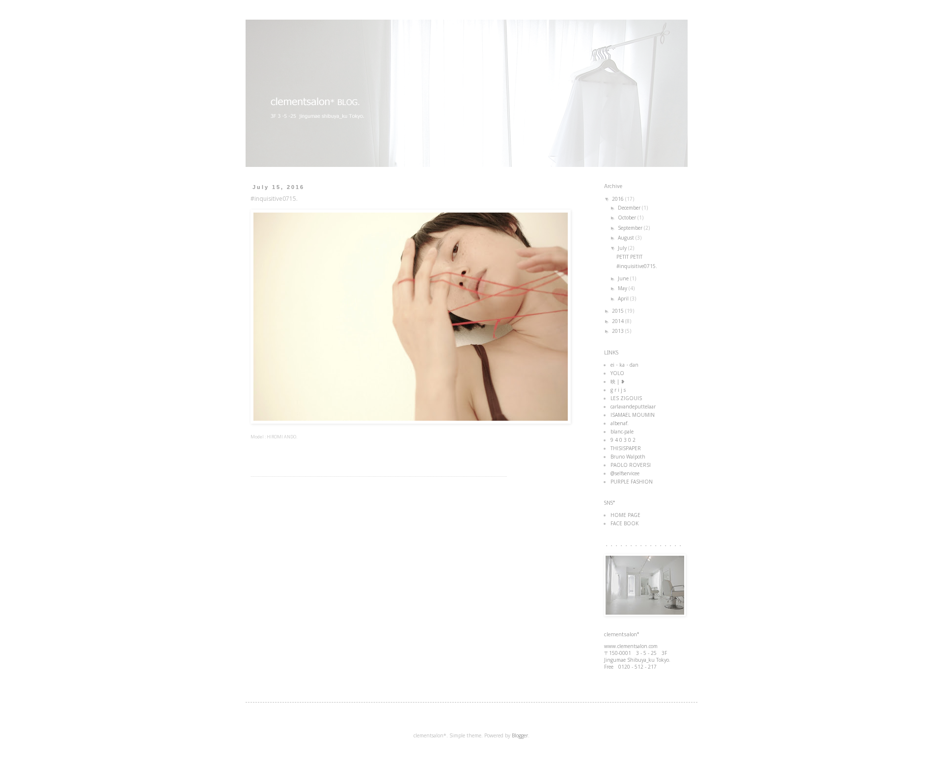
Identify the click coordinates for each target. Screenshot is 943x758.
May (623, 288)
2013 (618, 330)
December (630, 207)
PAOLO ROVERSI (630, 464)
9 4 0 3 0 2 (623, 439)
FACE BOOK (624, 523)
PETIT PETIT (629, 256)
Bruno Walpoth (627, 456)
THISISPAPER (625, 448)
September (631, 227)
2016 (618, 198)
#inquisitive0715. (636, 266)
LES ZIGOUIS (626, 398)
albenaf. (619, 423)
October (628, 217)
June (624, 278)
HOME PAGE (625, 515)
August (627, 237)
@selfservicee (624, 473)
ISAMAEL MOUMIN (632, 414)
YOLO (617, 373)
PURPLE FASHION (631, 481)
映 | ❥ (617, 381)
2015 (618, 310)
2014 (618, 321)
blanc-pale (622, 431)
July (623, 247)
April (624, 298)
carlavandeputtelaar (633, 406)
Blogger (520, 735)
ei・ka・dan (624, 364)
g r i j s (618, 389)
